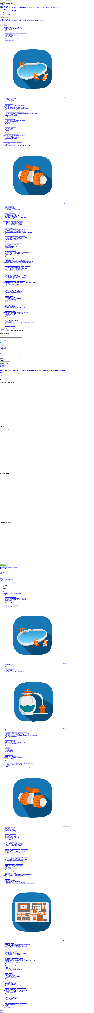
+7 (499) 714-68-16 (5, 5)
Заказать (2, 345)
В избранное (2, 365)
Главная (1, 353)
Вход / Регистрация (7, 1007)
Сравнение (2, 364)
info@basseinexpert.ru (6, 0)
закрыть (1, 375)
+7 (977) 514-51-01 (5, 19)
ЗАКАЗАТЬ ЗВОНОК (5, 329)
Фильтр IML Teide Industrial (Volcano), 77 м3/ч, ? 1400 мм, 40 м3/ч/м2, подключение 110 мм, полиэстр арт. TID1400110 (32, 370)
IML (1, 372)
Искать (14, 328)
